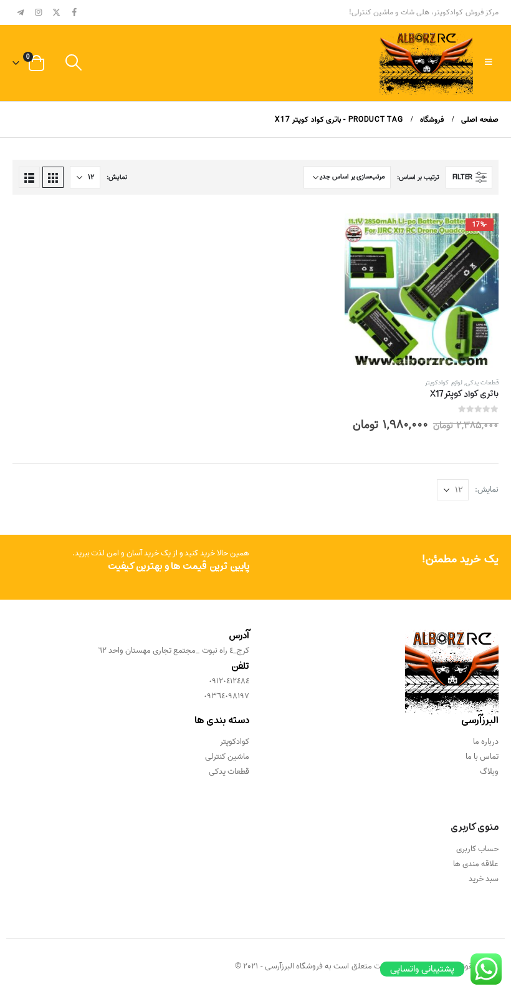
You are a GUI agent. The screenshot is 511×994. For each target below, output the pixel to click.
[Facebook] (74, 12)
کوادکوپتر (234, 741)
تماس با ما (482, 756)
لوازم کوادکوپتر (443, 382)
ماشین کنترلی (227, 756)
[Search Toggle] (73, 63)
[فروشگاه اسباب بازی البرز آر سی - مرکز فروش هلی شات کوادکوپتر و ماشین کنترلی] (426, 63)
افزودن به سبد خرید (365, 234)
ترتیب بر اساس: (418, 177)
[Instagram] (39, 12)
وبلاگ (489, 771)
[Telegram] (20, 12)
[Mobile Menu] (488, 63)
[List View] (29, 177)
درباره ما (486, 741)
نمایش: (117, 177)
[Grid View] (53, 177)
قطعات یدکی (482, 382)
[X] (57, 12)
